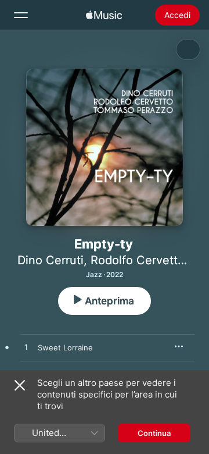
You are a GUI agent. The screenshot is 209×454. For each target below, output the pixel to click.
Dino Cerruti (50, 260)
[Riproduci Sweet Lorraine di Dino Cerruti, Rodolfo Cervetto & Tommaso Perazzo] (26, 347)
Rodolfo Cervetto (138, 260)
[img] (104, 15)
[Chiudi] (20, 385)
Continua (154, 433)
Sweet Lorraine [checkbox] (65, 347)
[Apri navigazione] (21, 15)
